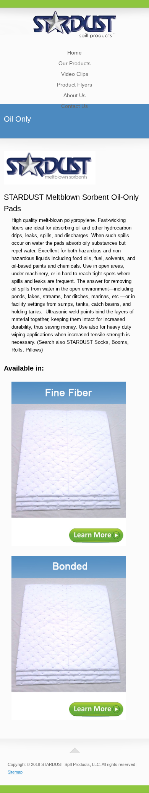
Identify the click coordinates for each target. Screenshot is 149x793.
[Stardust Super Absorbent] (75, 36)
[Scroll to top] (75, 750)
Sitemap (15, 772)
